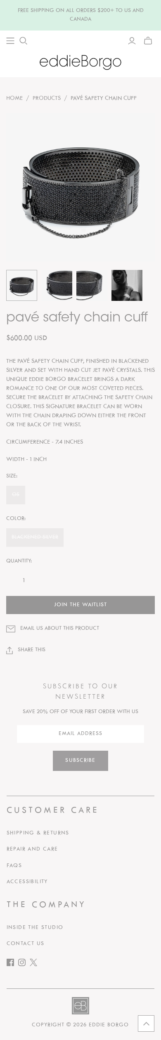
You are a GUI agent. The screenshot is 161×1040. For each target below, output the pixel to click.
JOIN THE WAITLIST (80, 605)
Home (14, 98)
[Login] (132, 40)
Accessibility (27, 881)
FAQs (14, 865)
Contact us (26, 943)
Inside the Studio (35, 927)
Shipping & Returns (38, 833)
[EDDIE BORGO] (80, 62)
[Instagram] (24, 964)
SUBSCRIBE (80, 760)
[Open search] (23, 41)
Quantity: (19, 561)
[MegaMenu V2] (10, 41)
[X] (35, 964)
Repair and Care (32, 849)
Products (47, 98)
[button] (146, 1023)
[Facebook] (12, 964)
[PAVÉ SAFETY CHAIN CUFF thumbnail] (21, 285)
